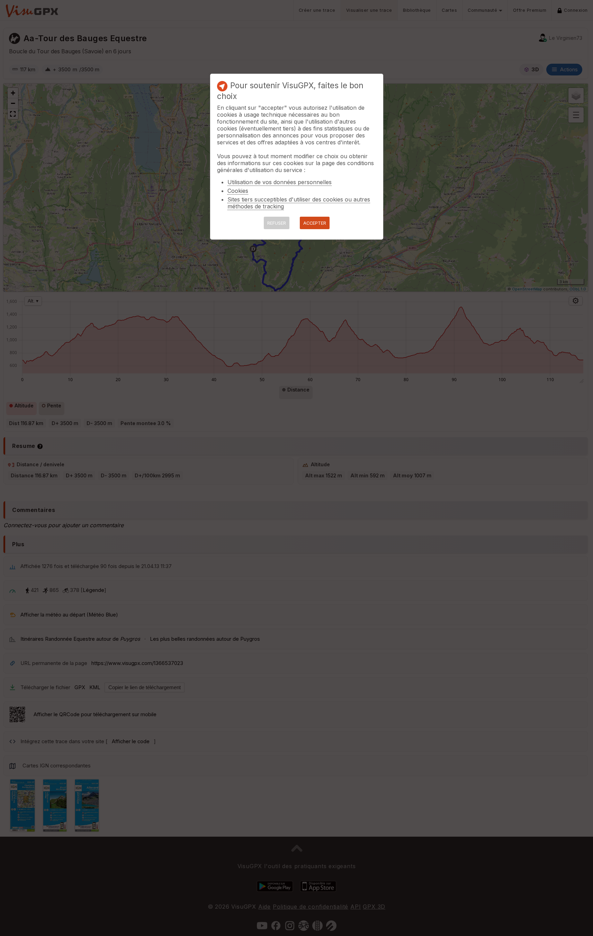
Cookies (237, 190)
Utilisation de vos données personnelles (279, 182)
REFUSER (276, 223)
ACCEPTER (314, 223)
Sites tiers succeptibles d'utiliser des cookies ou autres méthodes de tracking (298, 203)
